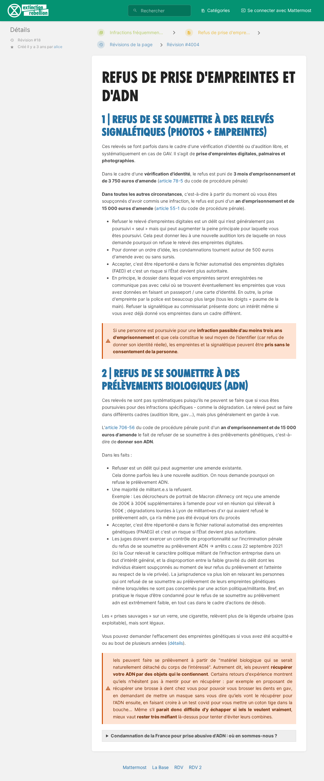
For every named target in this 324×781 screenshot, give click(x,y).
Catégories (218, 10)
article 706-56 (120, 427)
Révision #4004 (183, 44)
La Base (160, 767)
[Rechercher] (135, 10)
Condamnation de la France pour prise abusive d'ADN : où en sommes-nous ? (194, 735)
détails (176, 643)
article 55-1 (168, 208)
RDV (178, 767)
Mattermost (134, 767)
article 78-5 (171, 180)
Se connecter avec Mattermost (279, 10)
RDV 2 (195, 767)
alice (58, 46)
